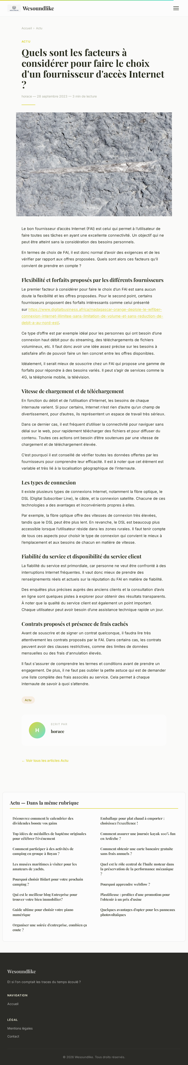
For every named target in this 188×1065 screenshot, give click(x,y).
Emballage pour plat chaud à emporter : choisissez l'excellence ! (132, 820)
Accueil (27, 28)
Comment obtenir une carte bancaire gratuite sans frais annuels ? (136, 851)
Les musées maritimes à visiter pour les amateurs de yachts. (45, 866)
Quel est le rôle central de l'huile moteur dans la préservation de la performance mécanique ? (137, 869)
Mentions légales (20, 1028)
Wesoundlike (38, 8)
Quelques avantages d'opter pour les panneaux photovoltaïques (137, 912)
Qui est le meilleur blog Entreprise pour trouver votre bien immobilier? (45, 897)
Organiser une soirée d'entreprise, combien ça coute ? (50, 927)
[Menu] (176, 8)
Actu (39, 28)
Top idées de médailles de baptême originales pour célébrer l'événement (49, 836)
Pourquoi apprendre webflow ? (125, 884)
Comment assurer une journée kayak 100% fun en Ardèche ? (137, 836)
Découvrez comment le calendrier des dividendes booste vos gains (43, 820)
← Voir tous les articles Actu (45, 760)
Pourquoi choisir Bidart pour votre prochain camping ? (48, 881)
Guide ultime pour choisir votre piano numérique (43, 912)
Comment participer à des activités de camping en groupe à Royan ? (43, 851)
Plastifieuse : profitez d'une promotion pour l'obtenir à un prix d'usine (135, 897)
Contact (13, 1036)
